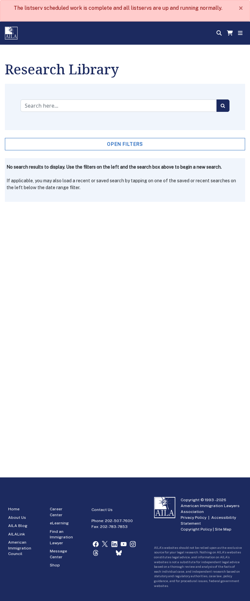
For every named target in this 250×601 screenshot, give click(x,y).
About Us (17, 517)
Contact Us (102, 509)
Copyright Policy (196, 529)
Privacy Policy (193, 517)
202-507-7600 (119, 520)
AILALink (16, 534)
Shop (55, 565)
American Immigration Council (19, 548)
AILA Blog (17, 525)
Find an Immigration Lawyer (61, 537)
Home (14, 509)
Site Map (223, 529)
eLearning (59, 523)
